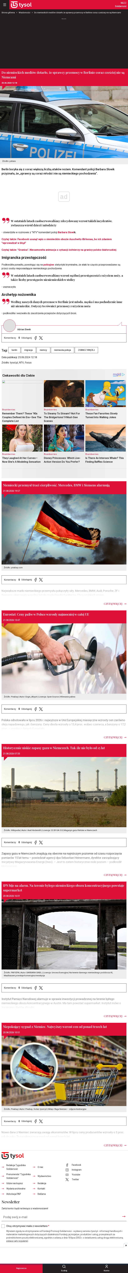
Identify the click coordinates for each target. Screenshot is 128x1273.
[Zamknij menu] (4, 4)
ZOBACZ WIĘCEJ (86, 350)
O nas (40, 1167)
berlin (14, 350)
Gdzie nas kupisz (14, 1183)
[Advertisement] (64, 42)
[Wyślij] (123, 1216)
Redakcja (42, 1183)
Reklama (42, 1194)
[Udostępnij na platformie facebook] (35, 338)
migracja (28, 350)
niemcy (43, 350)
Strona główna (8, 13)
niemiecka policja (62, 350)
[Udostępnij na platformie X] (41, 338)
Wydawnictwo (44, 1176)
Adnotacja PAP (13, 1194)
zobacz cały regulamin (17, 1241)
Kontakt (41, 1188)
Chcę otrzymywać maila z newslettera (27, 1226)
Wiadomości (24, 13)
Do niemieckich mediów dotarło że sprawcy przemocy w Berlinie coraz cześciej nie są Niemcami (77, 13)
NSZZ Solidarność (120, 4)
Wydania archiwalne (15, 1188)
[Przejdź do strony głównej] (21, 4)
